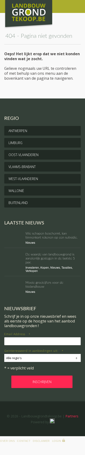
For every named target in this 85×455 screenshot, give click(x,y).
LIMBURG (15, 143)
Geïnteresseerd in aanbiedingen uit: (34, 351)
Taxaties (66, 267)
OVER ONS (7, 440)
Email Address (17, 334)
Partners (71, 416)
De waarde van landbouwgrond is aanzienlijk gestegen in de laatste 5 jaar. (50, 258)
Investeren (32, 267)
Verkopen (32, 271)
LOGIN (56, 440)
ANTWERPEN (17, 131)
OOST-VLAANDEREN (23, 155)
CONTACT (23, 440)
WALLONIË (16, 190)
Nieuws (30, 242)
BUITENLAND (18, 202)
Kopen (44, 267)
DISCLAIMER (41, 440)
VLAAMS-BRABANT (22, 167)
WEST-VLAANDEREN (23, 179)
